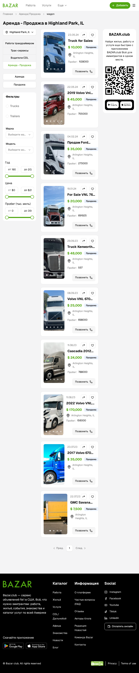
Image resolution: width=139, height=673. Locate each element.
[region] (54, 52)
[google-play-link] (13, 646)
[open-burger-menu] (134, 5)
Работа (30, 5)
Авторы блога (83, 618)
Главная (8, 14)
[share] (84, 35)
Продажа (19, 84)
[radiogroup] (19, 111)
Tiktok (113, 611)
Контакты (80, 644)
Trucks (14, 106)
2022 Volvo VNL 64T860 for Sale (79, 405)
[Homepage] (10, 5)
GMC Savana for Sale (80, 505)
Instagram (115, 592)
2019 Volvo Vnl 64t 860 (79, 95)
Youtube (114, 605)
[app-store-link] (36, 646)
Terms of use (128, 663)
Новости (58, 640)
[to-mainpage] (17, 584)
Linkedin (114, 618)
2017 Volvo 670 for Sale (79, 455)
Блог (55, 647)
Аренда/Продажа (30, 14)
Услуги (46, 5)
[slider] (7, 176)
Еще (61, 5)
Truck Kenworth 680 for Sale (79, 249)
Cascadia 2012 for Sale (79, 353)
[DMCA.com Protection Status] (97, 663)
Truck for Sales (80, 41)
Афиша (57, 625)
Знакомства (60, 633)
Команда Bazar (84, 637)
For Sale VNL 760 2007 (81, 197)
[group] (19, 54)
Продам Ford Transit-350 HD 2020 (79, 147)
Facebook (115, 598)
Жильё (57, 599)
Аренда (19, 76)
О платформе (83, 592)
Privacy (112, 663)
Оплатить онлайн (122, 626)
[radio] (7, 106)
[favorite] (92, 35)
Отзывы (79, 611)
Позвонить (81, 71)
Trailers (15, 116)
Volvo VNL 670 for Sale (78, 301)
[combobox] (19, 134)
